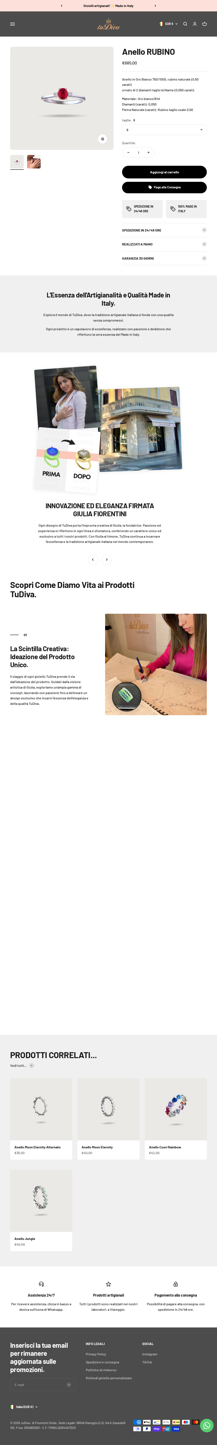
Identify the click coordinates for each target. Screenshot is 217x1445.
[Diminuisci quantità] (128, 152)
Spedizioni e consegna (102, 1362)
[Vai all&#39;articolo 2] (34, 162)
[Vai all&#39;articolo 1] (17, 162)
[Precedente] (61, 5)
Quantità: (129, 143)
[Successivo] (155, 5)
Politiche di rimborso (101, 1370)
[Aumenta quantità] (148, 152)
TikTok (147, 1362)
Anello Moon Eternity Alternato (37, 1147)
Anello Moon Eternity (97, 1147)
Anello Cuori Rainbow (165, 1147)
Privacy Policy (96, 1354)
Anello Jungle (24, 1239)
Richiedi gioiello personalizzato (109, 1378)
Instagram (149, 1354)
